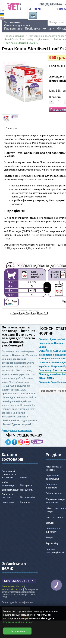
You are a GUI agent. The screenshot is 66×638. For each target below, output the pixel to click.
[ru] (2, 11)
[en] (2, 19)
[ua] (2, 15)
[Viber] (37, 442)
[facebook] (14, 442)
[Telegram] (8, 442)
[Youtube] (27, 442)
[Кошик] (33, 15)
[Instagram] (21, 442)
